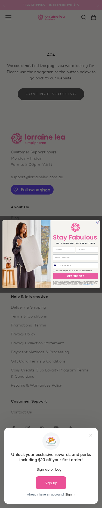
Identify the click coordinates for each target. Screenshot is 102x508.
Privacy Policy (86, 284)
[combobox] (57, 265)
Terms (92, 284)
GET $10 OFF (75, 276)
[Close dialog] (97, 222)
